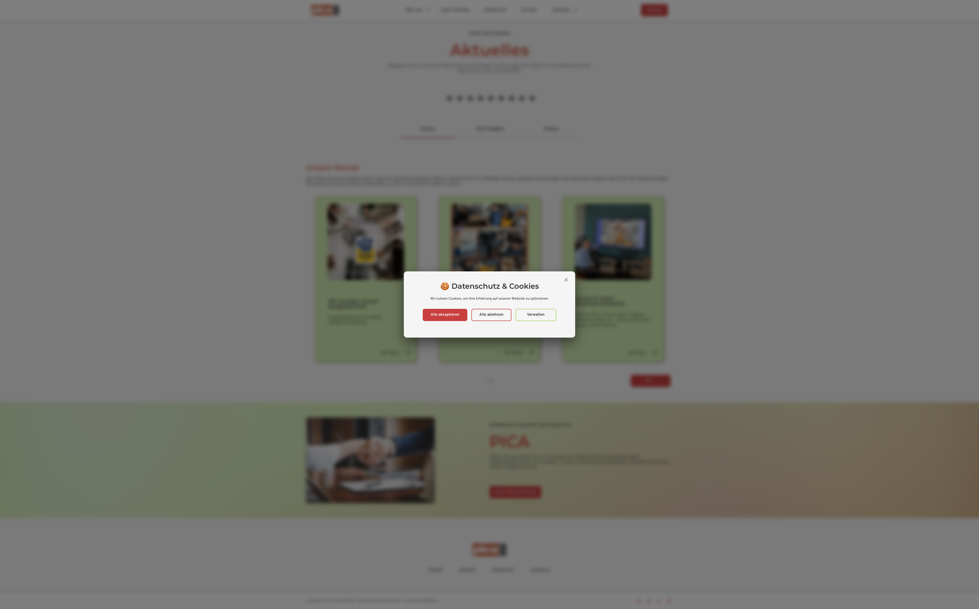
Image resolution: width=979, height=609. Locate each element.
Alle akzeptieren (445, 314)
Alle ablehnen (491, 314)
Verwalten (536, 314)
